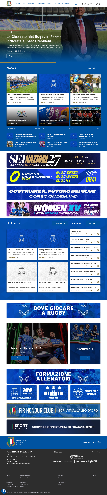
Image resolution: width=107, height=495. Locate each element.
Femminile (61, 477)
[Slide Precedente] (8, 32)
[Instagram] (88, 4)
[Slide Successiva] (12, 32)
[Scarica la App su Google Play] (98, 442)
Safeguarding (23, 482)
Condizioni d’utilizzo (18, 492)
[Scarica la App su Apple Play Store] (93, 442)
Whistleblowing (46, 492)
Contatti (22, 486)
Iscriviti (85, 358)
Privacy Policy (27, 492)
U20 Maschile (61, 480)
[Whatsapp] (99, 4)
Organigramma (10, 480)
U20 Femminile (62, 482)
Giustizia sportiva (24, 477)
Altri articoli (58, 223)
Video (94, 477)
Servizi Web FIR (24, 484)
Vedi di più (92, 223)
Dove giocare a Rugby (25, 475)
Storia (8, 477)
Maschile (60, 475)
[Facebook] (82, 4)
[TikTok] (91, 4)
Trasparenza (10, 484)
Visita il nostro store (19, 358)
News (59, 484)
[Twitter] (85, 4)
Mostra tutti (95, 452)
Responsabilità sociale (12, 486)
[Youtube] (94, 4)
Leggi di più (91, 68)
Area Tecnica (10, 482)
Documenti (23, 480)
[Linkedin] (97, 4)
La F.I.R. (8, 475)
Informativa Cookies (36, 492)
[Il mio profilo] (76, 3)
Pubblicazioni (96, 480)
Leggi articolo (13, 56)
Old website (9, 492)
